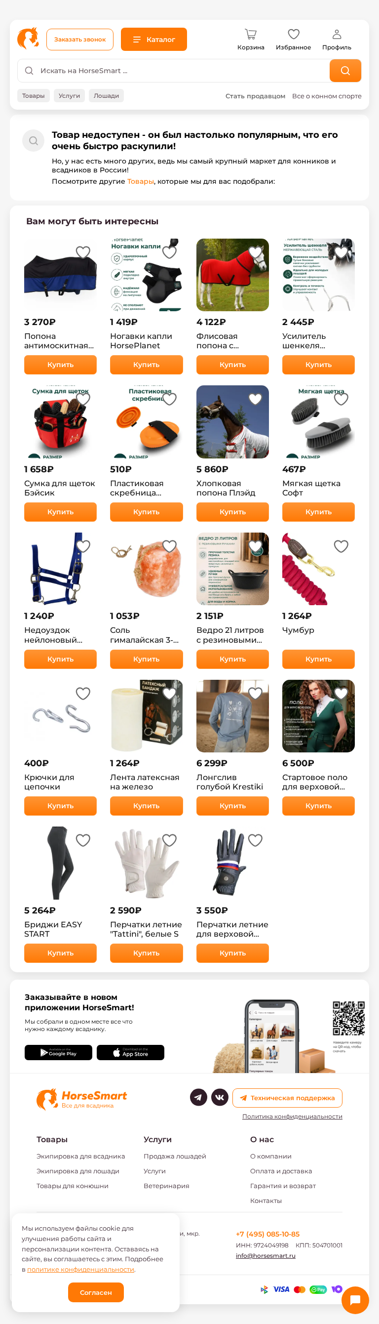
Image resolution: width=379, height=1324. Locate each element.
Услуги (155, 1171)
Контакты (266, 1200)
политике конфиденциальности (80, 1269)
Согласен (96, 1292)
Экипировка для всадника (81, 1156)
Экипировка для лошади (78, 1171)
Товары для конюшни (73, 1186)
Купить (60, 364)
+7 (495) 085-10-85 (268, 1234)
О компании (271, 1156)
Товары (140, 181)
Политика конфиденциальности (292, 1116)
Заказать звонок (80, 39)
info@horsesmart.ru (266, 1255)
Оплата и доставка (281, 1171)
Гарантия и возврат (283, 1186)
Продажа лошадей (175, 1156)
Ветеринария (167, 1186)
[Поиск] (346, 71)
